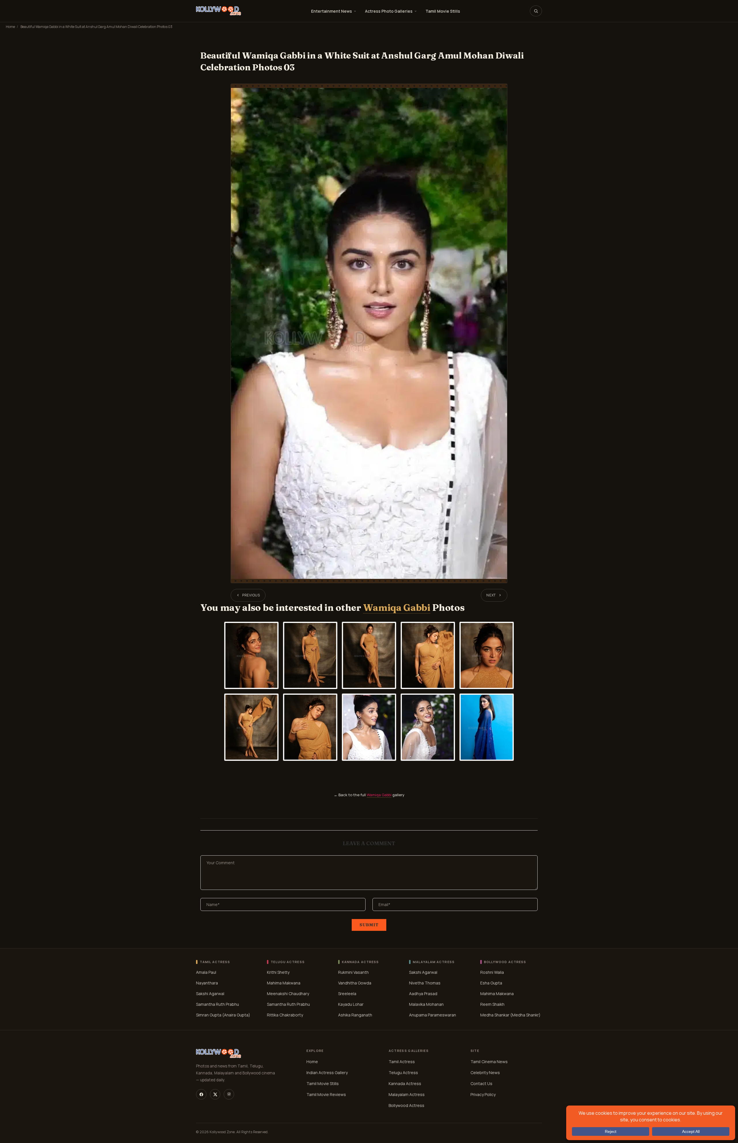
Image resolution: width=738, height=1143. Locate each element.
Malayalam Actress (407, 1094)
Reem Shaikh (492, 1004)
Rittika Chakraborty (285, 1015)
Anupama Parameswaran (432, 1015)
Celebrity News (485, 1072)
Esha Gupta (491, 983)
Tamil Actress (402, 1061)
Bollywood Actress (406, 1105)
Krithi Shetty (278, 972)
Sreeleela (347, 993)
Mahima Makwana (283, 983)
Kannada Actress (405, 1083)
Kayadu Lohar (351, 1004)
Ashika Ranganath (355, 1015)
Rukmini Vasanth (353, 972)
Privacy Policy (483, 1094)
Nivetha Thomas (424, 983)
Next (491, 595)
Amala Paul (206, 972)
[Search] (536, 10)
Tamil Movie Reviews (326, 1094)
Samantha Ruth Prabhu (217, 1004)
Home (10, 26)
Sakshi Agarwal (210, 993)
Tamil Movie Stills (443, 11)
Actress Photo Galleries (389, 11)
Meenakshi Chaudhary (288, 993)
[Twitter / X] (215, 1094)
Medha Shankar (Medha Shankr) (510, 1015)
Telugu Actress (403, 1072)
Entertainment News (331, 11)
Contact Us (481, 1083)
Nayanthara (207, 983)
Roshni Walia (492, 972)
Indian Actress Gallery (327, 1072)
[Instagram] (229, 1094)
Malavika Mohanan (426, 1004)
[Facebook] (201, 1094)
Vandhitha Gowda (354, 983)
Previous (251, 595)
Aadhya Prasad (423, 993)
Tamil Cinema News (489, 1061)
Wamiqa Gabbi (396, 607)
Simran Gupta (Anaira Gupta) (223, 1015)
